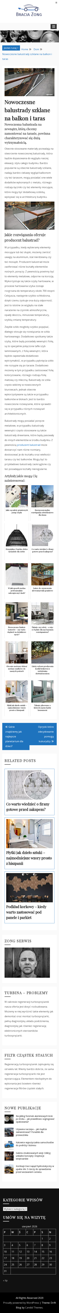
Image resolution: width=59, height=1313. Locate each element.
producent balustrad (28, 445)
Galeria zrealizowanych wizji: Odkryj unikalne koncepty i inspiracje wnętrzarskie (33, 1156)
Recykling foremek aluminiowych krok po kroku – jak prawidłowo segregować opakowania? (35, 1119)
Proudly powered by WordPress (21, 1302)
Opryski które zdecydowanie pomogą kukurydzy (46, 734)
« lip (5, 1280)
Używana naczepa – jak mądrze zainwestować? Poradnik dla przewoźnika (31, 1132)
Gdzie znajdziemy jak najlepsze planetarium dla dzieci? (14, 736)
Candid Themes (34, 1307)
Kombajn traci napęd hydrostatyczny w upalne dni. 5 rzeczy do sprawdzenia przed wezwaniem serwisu (35, 1169)
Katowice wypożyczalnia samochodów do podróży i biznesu (35, 1144)
